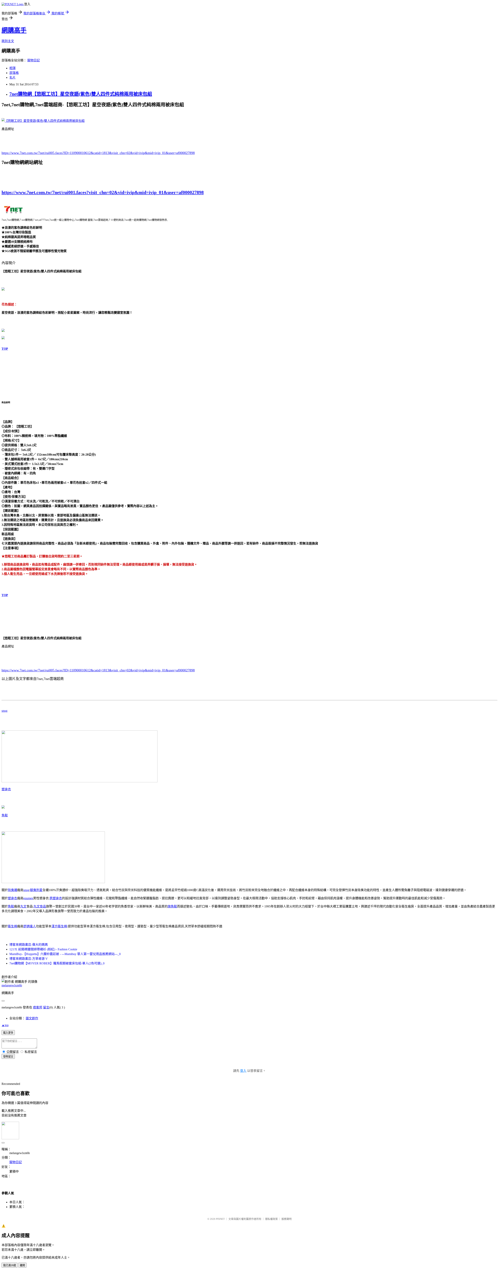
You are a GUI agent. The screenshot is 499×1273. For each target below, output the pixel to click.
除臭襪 (12, 890)
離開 (22, 1265)
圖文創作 (32, 1018)
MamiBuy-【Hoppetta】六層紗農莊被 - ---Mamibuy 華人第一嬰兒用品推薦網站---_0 (65, 954)
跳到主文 (8, 41)
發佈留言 (8, 1056)
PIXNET (220, 1218)
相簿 (12, 68)
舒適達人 (29, 926)
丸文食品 (40, 906)
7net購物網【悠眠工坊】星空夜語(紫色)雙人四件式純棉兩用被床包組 (80, 93)
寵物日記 (33, 60)
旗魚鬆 (172, 906)
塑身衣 (6, 789)
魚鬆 (5, 815)
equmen (28, 898)
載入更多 (8, 1032)
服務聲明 (286, 1218)
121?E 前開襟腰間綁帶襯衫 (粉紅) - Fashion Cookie (43, 949)
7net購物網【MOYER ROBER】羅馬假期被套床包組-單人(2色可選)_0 (56, 963)
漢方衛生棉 (59, 926)
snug (4, 710)
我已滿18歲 (9, 1265)
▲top (5, 1025)
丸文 (23, 906)
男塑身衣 (56, 898)
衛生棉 (12, 926)
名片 (12, 77)
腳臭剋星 (36, 890)
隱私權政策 (271, 1218)
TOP (5, 348)
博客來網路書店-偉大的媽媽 (28, 944)
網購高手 (14, 30)
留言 (46, 1007)
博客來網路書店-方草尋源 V (28, 958)
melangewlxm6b (12, 985)
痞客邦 (37, 1007)
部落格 (14, 72)
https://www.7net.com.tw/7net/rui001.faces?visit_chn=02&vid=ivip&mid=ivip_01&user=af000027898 (103, 192)
